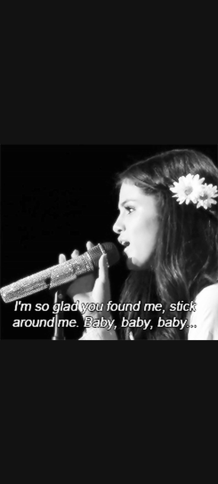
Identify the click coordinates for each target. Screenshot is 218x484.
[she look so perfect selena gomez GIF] (109, 242)
